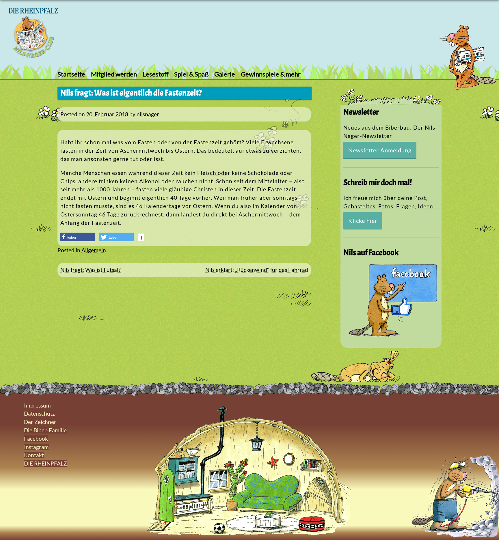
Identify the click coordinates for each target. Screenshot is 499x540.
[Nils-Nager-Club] (33, 56)
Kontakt (34, 455)
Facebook (36, 438)
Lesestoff (155, 74)
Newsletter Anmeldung (380, 150)
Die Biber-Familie (45, 430)
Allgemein (93, 250)
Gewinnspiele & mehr (271, 74)
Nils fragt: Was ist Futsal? (90, 269)
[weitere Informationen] (141, 237)
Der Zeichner (40, 421)
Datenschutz (39, 413)
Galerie (224, 74)
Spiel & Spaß (191, 74)
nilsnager (148, 114)
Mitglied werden (114, 74)
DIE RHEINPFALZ (45, 463)
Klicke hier (362, 220)
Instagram (36, 447)
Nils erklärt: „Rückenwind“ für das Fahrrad (256, 269)
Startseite (71, 74)
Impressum (37, 405)
